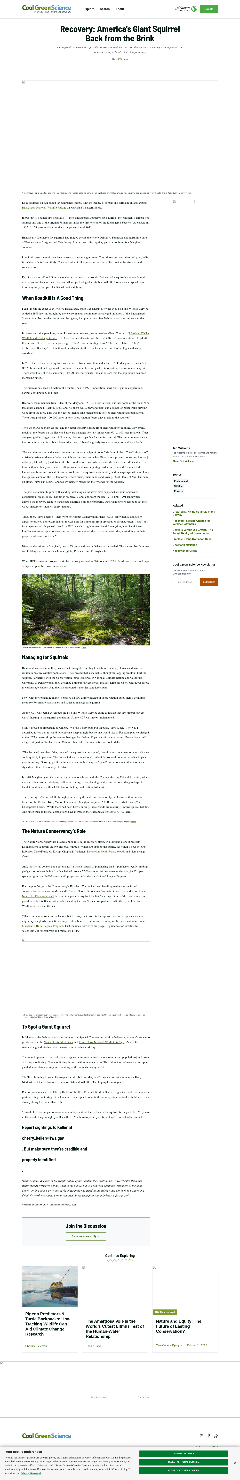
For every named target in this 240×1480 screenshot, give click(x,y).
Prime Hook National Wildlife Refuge (101, 1042)
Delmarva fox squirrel (49, 363)
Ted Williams (121, 59)
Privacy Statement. (31, 1473)
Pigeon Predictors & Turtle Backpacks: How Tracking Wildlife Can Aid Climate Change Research (47, 1324)
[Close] (234, 1463)
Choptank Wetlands (185, 545)
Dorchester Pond (97, 851)
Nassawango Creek (185, 550)
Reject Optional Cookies (183, 1462)
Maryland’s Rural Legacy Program (42, 926)
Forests (178, 491)
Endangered (181, 481)
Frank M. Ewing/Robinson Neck (192, 539)
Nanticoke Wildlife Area (58, 1042)
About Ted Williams (183, 461)
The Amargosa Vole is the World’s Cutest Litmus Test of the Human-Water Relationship (115, 1329)
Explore (88, 9)
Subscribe (209, 581)
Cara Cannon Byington (169, 1345)
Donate (208, 9)
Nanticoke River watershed (38, 896)
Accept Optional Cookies (183, 1470)
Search (105, 9)
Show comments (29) (84, 1236)
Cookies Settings (183, 1453)
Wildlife (178, 486)
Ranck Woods (116, 851)
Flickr (84, 647)
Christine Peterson (36, 1346)
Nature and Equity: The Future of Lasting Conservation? (178, 1326)
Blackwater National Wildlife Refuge (44, 207)
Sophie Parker (94, 1346)
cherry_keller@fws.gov (43, 1138)
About (119, 9)
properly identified (39, 1159)
